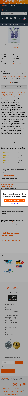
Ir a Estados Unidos (14, 200)
